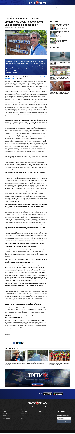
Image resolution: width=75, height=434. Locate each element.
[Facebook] (14, 343)
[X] (17, 343)
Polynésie (9, 16)
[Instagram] (33, 406)
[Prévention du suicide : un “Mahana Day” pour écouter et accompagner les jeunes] (60, 71)
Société (13, 16)
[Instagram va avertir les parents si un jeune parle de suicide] (60, 56)
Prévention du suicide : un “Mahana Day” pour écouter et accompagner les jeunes (59, 78)
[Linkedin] (19, 343)
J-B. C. (6, 332)
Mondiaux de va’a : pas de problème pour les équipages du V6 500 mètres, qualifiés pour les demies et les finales (59, 363)
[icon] (5, 16)
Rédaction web (7, 334)
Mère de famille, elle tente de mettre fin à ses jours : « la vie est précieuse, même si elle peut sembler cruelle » (59, 93)
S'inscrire (64, 421)
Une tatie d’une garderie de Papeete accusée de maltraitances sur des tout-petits (62, 33)
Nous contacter (41, 409)
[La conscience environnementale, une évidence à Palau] (53, 41)
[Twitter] (36, 406)
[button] (56, 7)
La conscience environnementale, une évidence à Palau (61, 40)
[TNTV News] (37, 403)
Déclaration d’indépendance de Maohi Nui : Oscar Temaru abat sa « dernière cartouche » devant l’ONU (63, 26)
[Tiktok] (42, 406)
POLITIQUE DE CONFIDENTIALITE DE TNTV (30, 430)
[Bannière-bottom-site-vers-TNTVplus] (37, 387)
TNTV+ (39, 411)
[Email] (22, 343)
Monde (52, 60)
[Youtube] (45, 406)
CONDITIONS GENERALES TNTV (43, 430)
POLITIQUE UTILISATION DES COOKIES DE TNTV (56, 430)
